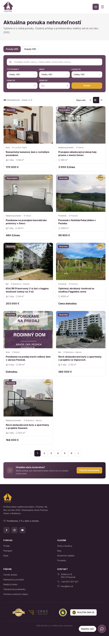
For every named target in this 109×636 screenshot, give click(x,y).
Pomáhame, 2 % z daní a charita (23, 521)
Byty (59, 551)
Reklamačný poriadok (13, 579)
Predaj (6, 546)
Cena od (11, 80)
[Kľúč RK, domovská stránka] (8, 7)
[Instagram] (14, 530)
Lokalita (76, 69)
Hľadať (86, 85)
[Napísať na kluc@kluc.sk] (96, 7)
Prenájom (7, 551)
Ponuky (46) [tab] (12, 49)
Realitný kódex (10, 584)
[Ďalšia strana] (78, 453)
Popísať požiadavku (89, 470)
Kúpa (5, 555)
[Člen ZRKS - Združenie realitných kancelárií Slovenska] (29, 612)
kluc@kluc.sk (67, 586)
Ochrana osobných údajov (15, 594)
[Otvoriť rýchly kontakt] (102, 629)
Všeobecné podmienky (14, 589)
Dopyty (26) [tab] (30, 49)
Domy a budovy (64, 546)
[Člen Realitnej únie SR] (78, 612)
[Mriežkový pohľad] (96, 100)
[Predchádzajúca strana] (31, 453)
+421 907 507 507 (69, 581)
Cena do (43, 80)
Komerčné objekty (66, 555)
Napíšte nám (87, 629)
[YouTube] (22, 530)
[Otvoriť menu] (102, 7)
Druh (41, 69)
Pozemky (61, 560)
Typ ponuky (13, 69)
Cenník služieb (10, 574)
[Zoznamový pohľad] (102, 100)
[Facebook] (6, 530)
